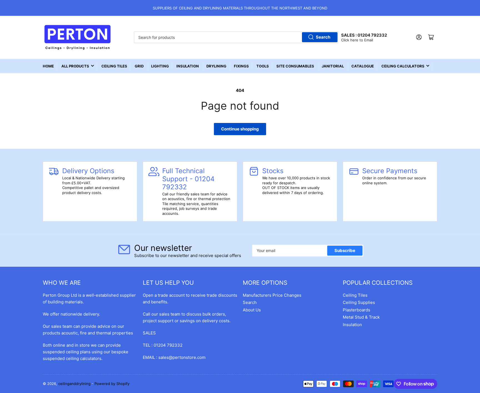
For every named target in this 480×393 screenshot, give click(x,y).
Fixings (241, 66)
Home (48, 66)
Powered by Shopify (111, 383)
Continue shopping (240, 129)
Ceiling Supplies (359, 302)
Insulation (187, 66)
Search (323, 37)
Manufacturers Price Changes (272, 295)
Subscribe (344, 250)
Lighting (160, 66)
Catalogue (362, 66)
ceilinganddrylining (74, 383)
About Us (252, 310)
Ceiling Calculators (402, 66)
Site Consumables (295, 66)
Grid (139, 66)
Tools (262, 66)
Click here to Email (357, 40)
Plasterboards (356, 310)
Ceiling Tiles (114, 66)
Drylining (216, 66)
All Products (75, 66)
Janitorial (333, 66)
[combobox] (236, 37)
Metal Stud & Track (361, 317)
